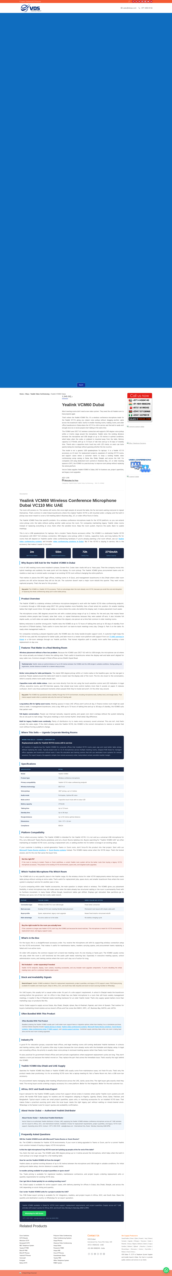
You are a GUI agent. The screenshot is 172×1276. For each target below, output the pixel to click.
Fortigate (22, 1260)
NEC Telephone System (27, 1245)
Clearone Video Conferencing (63, 1243)
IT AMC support (52, 1029)
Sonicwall (23, 1258)
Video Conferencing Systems (62, 1238)
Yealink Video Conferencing (39, 394)
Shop (27, 394)
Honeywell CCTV (25, 1243)
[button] (166, 1270)
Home (22, 394)
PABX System (58, 1263)
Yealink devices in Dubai (52, 1027)
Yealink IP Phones (25, 1255)
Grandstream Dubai (59, 1255)
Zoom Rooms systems (57, 850)
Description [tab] (24, 494)
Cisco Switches (24, 1235)
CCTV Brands (24, 1238)
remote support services (70, 1029)
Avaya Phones (58, 1240)
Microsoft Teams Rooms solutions (33, 850)
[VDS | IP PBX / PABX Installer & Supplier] (64, 22)
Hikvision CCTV (24, 1240)
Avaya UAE (57, 1250)
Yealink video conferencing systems (74, 1027)
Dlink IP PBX (24, 1250)
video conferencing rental (37, 1029)
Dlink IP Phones (24, 1253)
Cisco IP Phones (59, 1253)
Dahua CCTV (23, 1263)
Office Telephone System (61, 1260)
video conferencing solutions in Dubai (68, 541)
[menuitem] (54, 25)
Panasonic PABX (59, 1248)
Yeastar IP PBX (24, 1248)
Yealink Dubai (73, 483)
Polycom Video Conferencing (63, 1235)
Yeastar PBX (57, 1258)
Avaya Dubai (57, 1245)
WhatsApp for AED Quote (34, 1213)
